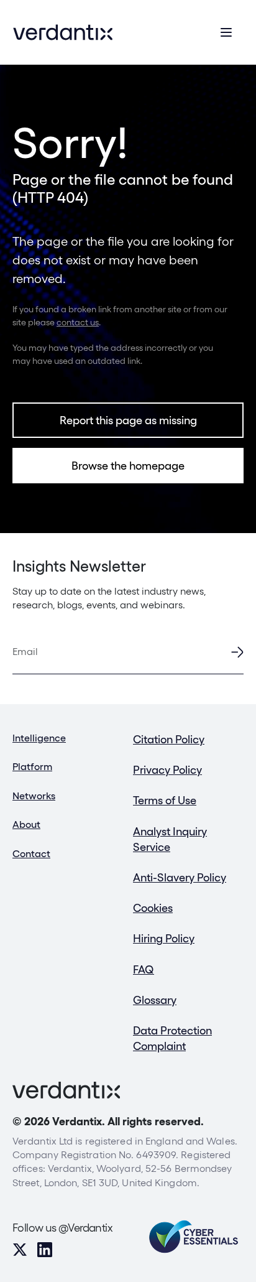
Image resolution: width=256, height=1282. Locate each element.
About (26, 824)
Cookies (153, 907)
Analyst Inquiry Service (170, 839)
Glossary (154, 999)
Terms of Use (164, 800)
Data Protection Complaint (172, 1038)
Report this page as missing (128, 420)
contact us (78, 322)
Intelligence (39, 738)
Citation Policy (168, 739)
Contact (31, 854)
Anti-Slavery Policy (179, 877)
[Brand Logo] (62, 32)
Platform (32, 767)
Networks (33, 796)
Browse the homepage (128, 465)
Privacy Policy (167, 769)
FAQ (143, 969)
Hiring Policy (163, 938)
